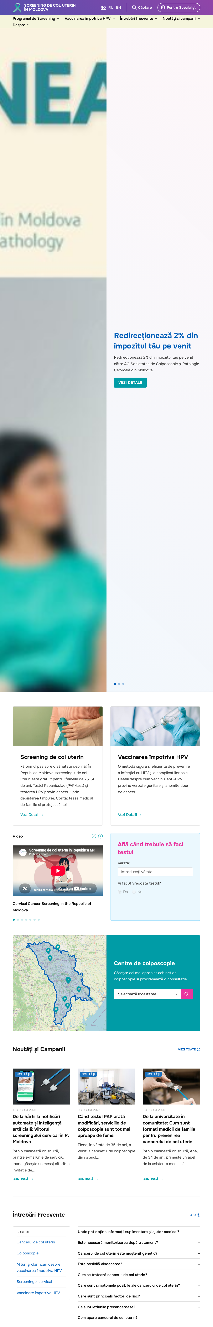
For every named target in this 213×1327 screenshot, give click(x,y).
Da (125, 892)
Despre (19, 25)
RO (103, 7)
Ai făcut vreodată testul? (139, 883)
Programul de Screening (34, 18)
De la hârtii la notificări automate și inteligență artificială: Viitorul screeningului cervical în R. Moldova (41, 1129)
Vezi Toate (187, 1049)
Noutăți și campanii (179, 18)
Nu (139, 892)
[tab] (115, 684)
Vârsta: (124, 863)
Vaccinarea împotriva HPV (88, 18)
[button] (69, 980)
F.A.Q (191, 1215)
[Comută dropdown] (58, 18)
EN (118, 7)
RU (111, 7)
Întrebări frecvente (136, 18)
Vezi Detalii (130, 382)
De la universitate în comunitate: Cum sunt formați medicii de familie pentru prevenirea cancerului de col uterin (169, 1129)
